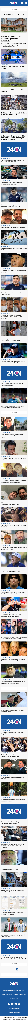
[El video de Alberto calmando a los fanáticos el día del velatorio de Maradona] (14, 744)
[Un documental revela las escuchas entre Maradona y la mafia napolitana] (14, 581)
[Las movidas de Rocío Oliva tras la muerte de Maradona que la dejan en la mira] (14, 470)
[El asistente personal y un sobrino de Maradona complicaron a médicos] (14, 194)
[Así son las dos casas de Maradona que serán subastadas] (14, 25)
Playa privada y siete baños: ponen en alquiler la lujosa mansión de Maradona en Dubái (13, 436)
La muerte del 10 (4, 64)
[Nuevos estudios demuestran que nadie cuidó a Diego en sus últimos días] (14, 559)
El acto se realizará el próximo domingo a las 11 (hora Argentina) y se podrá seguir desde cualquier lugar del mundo (13, 45)
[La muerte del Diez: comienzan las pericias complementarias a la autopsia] (14, 857)
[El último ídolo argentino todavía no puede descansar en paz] (14, 102)
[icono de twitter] (22, 3)
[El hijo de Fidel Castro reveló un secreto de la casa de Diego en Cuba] (14, 537)
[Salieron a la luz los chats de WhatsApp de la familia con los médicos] (14, 902)
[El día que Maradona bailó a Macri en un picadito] (14, 766)
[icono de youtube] (19, 1004)
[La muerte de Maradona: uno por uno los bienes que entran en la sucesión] (14, 604)
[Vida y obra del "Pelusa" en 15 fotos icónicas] (14, 79)
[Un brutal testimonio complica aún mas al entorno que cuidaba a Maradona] (14, 350)
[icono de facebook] (9, 1004)
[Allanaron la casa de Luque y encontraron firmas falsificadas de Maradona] (14, 492)
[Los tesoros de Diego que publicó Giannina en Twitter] (14, 514)
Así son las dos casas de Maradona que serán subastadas (11, 38)
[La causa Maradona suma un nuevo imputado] (14, 56)
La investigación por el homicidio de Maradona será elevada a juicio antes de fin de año (13, 137)
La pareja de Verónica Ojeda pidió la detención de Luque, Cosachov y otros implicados (12, 317)
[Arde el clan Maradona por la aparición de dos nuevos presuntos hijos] (14, 811)
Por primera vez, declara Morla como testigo (13, 227)
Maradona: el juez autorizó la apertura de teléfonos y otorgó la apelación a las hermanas (12, 846)
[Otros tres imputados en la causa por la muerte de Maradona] (14, 373)
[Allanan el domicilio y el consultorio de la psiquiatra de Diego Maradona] (14, 879)
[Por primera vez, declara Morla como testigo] (14, 216)
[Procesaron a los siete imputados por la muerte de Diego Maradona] (14, 149)
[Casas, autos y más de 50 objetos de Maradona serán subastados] (14, 172)
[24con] (13, 3)
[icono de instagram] (25, 3)
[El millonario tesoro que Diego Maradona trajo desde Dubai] (14, 699)
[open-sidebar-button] (2, 3)
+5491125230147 (7, 994)
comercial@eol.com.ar (14, 990)
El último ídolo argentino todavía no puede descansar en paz (14, 114)
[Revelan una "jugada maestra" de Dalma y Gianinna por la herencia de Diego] (14, 648)
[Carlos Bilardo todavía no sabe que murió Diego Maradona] (14, 924)
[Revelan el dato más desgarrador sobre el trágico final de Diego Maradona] (14, 671)
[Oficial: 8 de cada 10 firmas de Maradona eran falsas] (14, 237)
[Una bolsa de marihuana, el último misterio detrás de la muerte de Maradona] (14, 395)
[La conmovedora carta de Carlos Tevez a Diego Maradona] (14, 722)
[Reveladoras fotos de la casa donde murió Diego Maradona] (14, 282)
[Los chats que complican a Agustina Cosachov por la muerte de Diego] (14, 328)
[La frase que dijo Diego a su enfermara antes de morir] (14, 260)
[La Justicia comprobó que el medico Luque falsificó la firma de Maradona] (14, 447)
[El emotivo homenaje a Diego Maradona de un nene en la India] (14, 789)
